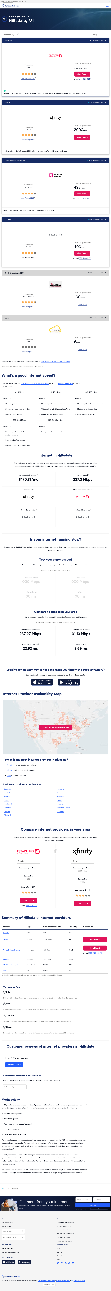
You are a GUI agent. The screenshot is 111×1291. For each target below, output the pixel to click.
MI (8, 1188)
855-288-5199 (85, 258)
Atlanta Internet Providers (64, 1241)
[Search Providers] (22, 1231)
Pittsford (7, 815)
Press (58, 1259)
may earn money (8, 1)
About (59, 1248)
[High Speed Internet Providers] (11, 5)
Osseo (6, 800)
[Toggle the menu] (107, 6)
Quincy (59, 800)
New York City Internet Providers (66, 1233)
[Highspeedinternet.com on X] (62, 1263)
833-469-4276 (85, 199)
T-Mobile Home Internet (11, 950)
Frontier (10, 765)
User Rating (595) (27, 198)
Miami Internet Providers (64, 1237)
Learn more (82, 304)
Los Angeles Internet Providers (65, 1222)
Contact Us (60, 1256)
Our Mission (60, 1252)
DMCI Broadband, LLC (10, 965)
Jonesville (7, 789)
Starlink (6, 959)
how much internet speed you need (35, 383)
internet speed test (65, 383)
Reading (7, 796)
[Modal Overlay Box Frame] (55, 1203)
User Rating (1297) (28, 78)
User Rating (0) (27, 352)
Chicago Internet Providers (64, 1226)
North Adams (9, 793)
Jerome (60, 793)
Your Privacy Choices (79, 1280)
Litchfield (7, 808)
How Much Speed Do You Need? (11, 1252)
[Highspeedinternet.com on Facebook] (58, 1263)
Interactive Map (55, 727)
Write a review (14, 1065)
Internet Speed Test (7, 1248)
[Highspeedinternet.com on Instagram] (65, 1263)
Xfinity (9, 770)
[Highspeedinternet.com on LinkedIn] (73, 1263)
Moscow (60, 789)
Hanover (60, 796)
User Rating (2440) (28, 140)
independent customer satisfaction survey (55, 361)
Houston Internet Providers (64, 1230)
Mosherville (8, 804)
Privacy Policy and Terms (63, 1280)
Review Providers (6, 1226)
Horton (60, 804)
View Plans (80, 74)
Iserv (9, 775)
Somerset (60, 811)
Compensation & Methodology (46, 1280)
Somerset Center (63, 808)
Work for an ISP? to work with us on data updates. (22, 367)
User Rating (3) (26, 307)
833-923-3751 (85, 79)
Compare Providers (7, 1222)
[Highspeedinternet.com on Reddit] (69, 1263)
